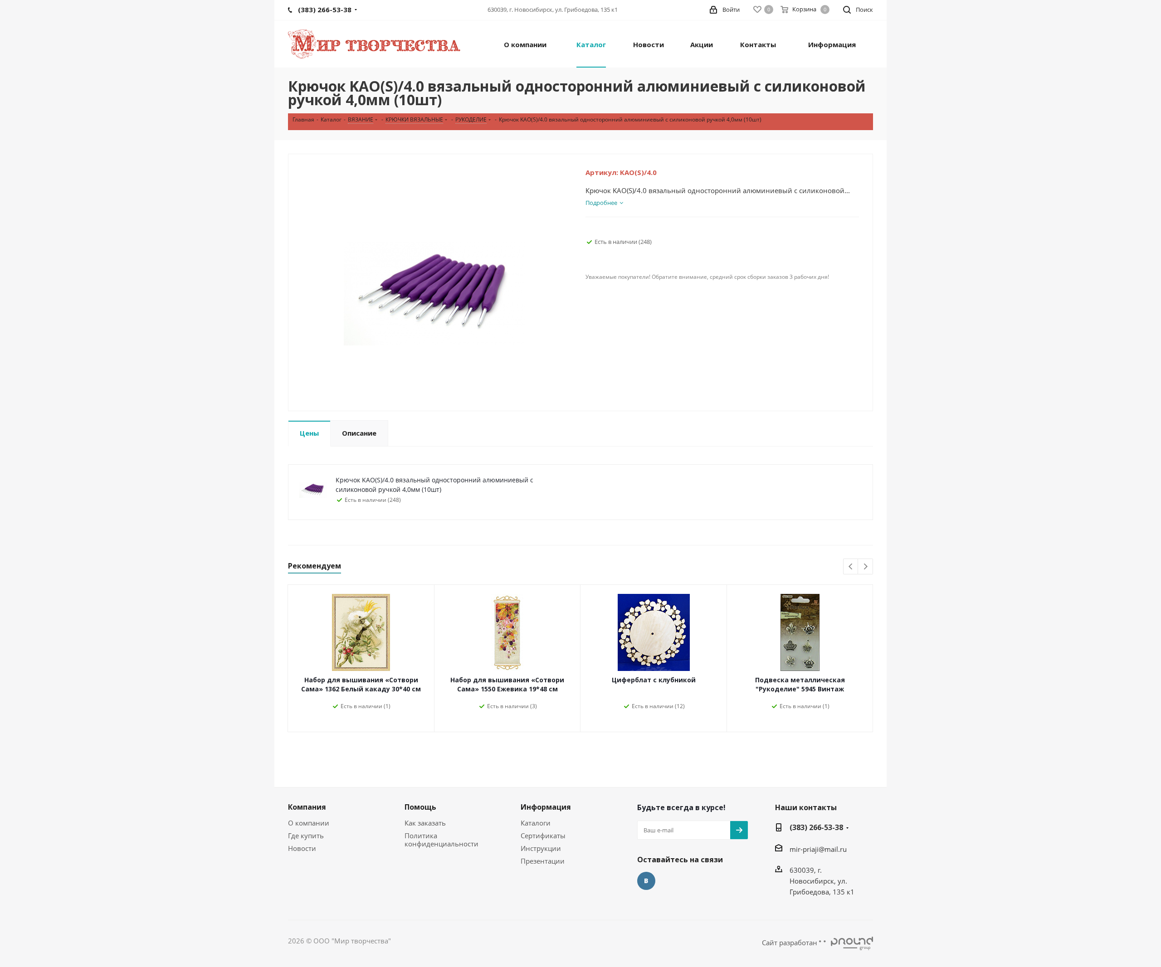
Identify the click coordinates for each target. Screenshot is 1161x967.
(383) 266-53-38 (816, 827)
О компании (308, 822)
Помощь (420, 807)
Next (865, 567)
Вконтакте (646, 881)
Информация (546, 807)
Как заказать (425, 822)
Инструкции (541, 848)
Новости (302, 848)
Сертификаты (543, 835)
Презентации (543, 860)
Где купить (306, 835)
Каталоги (536, 822)
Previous (851, 567)
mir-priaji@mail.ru (818, 849)
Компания (307, 807)
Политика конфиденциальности (441, 839)
